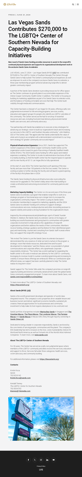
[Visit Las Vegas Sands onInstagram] (41, 460)
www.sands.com (41, 335)
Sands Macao (25, 317)
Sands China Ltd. (17, 319)
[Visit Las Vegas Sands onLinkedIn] (47, 460)
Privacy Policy (41, 466)
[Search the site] (73, 4)
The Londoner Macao (48, 314)
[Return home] (9, 4)
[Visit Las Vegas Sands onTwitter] (34, 460)
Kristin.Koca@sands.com (20, 378)
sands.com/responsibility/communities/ (26, 277)
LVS (54, 73)
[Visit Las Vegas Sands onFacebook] (28, 460)
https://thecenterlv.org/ (19, 285)
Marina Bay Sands (47, 312)
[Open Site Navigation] (78, 4)
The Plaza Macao (31, 314)
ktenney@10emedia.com (20, 391)
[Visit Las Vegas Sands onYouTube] (53, 460)
